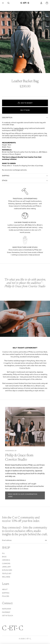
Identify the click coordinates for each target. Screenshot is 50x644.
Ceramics (6, 560)
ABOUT (4, 589)
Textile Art (6, 574)
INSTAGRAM (6, 609)
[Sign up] (45, 540)
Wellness (6, 577)
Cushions (6, 563)
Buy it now (25, 110)
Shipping (5, 176)
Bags (4, 557)
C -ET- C (28, 639)
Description (7, 118)
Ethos (4, 181)
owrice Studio (19, 128)
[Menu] (3, 3)
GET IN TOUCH (7, 616)
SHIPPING (5, 593)
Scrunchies (7, 570)
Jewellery (6, 567)
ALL (3, 553)
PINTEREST (6, 612)
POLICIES (5, 596)
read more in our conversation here (22, 495)
